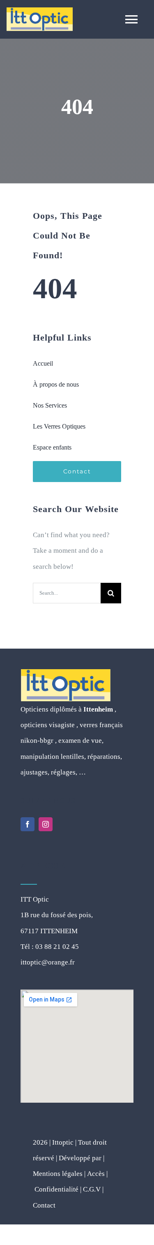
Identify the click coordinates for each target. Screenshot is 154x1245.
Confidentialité (56, 1189)
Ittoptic (62, 1142)
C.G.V (92, 1189)
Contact (44, 1205)
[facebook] (27, 824)
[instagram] (46, 824)
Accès (96, 1174)
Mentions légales (58, 1174)
